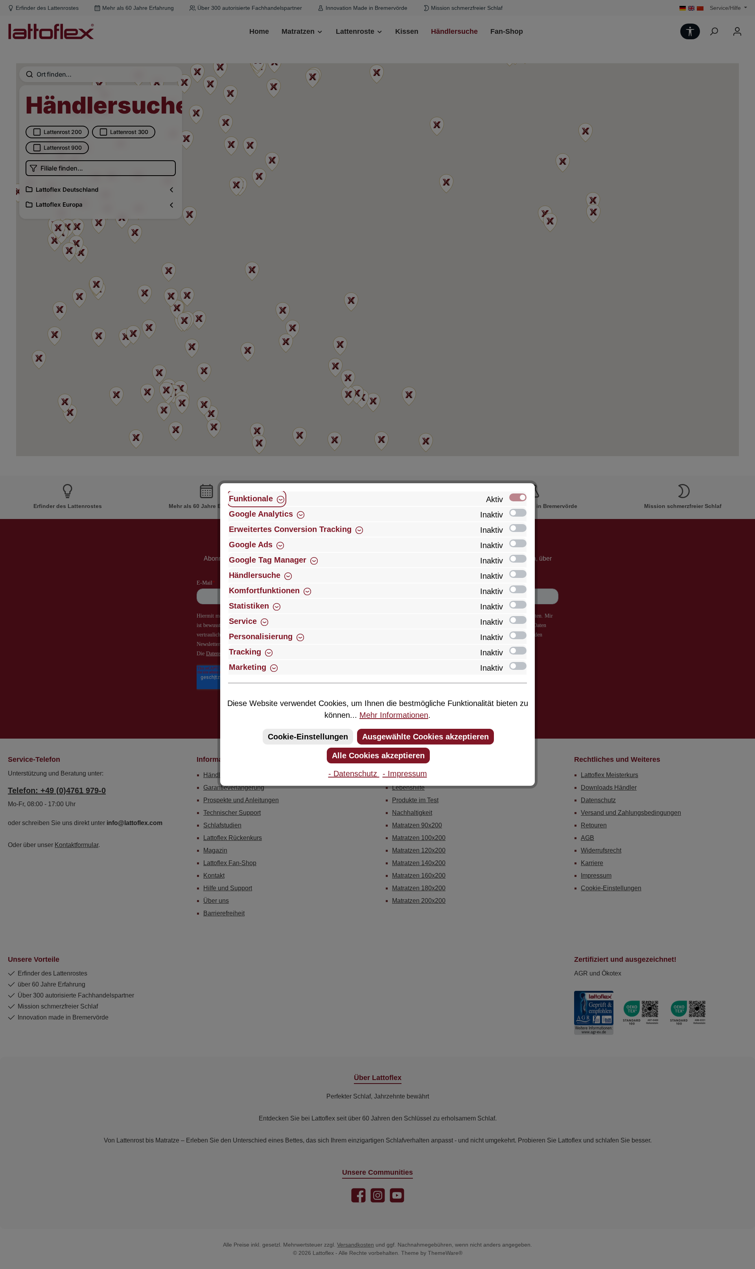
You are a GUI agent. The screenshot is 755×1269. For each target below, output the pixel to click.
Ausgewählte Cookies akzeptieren (425, 736)
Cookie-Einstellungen (308, 736)
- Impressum (405, 773)
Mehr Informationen (393, 715)
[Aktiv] (518, 497)
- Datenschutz (353, 773)
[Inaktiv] (518, 513)
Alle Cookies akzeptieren (378, 755)
